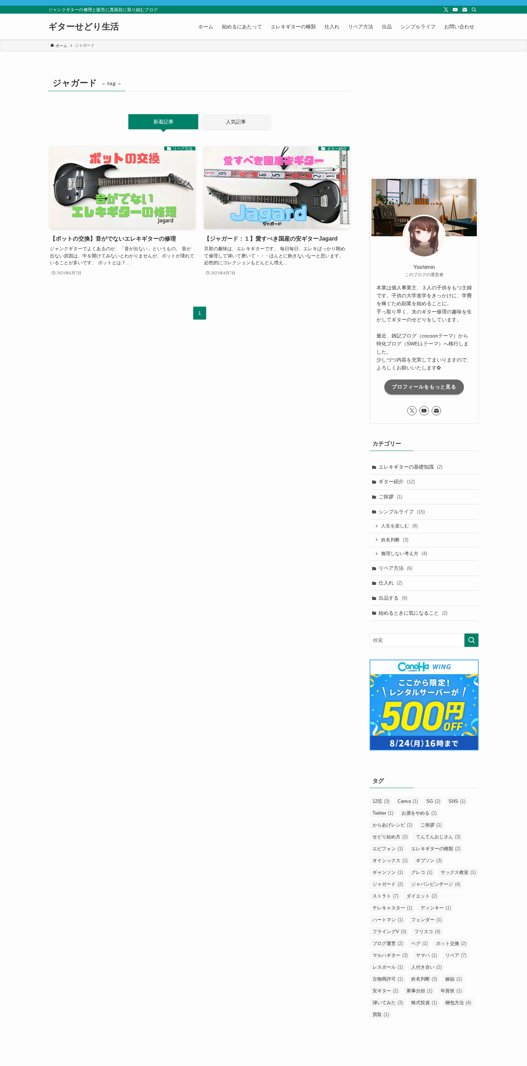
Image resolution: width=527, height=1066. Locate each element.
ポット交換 (451, 943)
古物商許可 (387, 979)
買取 (380, 1014)
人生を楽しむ (399, 526)
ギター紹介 (397, 481)
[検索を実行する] (471, 640)
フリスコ (427, 931)
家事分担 (419, 990)
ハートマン (387, 919)
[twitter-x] (446, 10)
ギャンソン (387, 872)
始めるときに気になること (413, 613)
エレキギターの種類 (435, 848)
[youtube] (455, 10)
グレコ (421, 872)
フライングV (389, 931)
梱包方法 (458, 1002)
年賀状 (451, 990)
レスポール (387, 967)
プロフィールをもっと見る (424, 387)
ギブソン (429, 860)
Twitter (382, 813)
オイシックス (390, 860)
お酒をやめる (419, 813)
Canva (408, 801)
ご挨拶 (390, 496)
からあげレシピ (392, 825)
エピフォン (387, 848)
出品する (393, 598)
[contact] (464, 10)
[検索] (474, 10)
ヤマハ (426, 955)
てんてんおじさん (438, 836)
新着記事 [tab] (163, 122)
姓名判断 (394, 540)
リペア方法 (395, 568)
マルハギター (390, 955)
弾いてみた (387, 1002)
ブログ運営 (387, 943)
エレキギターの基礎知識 (410, 467)
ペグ (419, 943)
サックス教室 (458, 872)
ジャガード (387, 884)
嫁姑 (453, 979)
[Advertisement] (424, 119)
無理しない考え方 (404, 553)
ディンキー (436, 908)
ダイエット (422, 896)
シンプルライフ (402, 512)
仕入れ (390, 583)
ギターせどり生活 (83, 26)
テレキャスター (392, 908)
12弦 (380, 801)
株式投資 (424, 1002)
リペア (455, 955)
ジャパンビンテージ (435, 884)
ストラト (385, 896)
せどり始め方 (390, 836)
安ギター (385, 990)
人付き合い (426, 967)
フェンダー (426, 919)
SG (433, 801)
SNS (456, 801)
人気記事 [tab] (236, 122)
